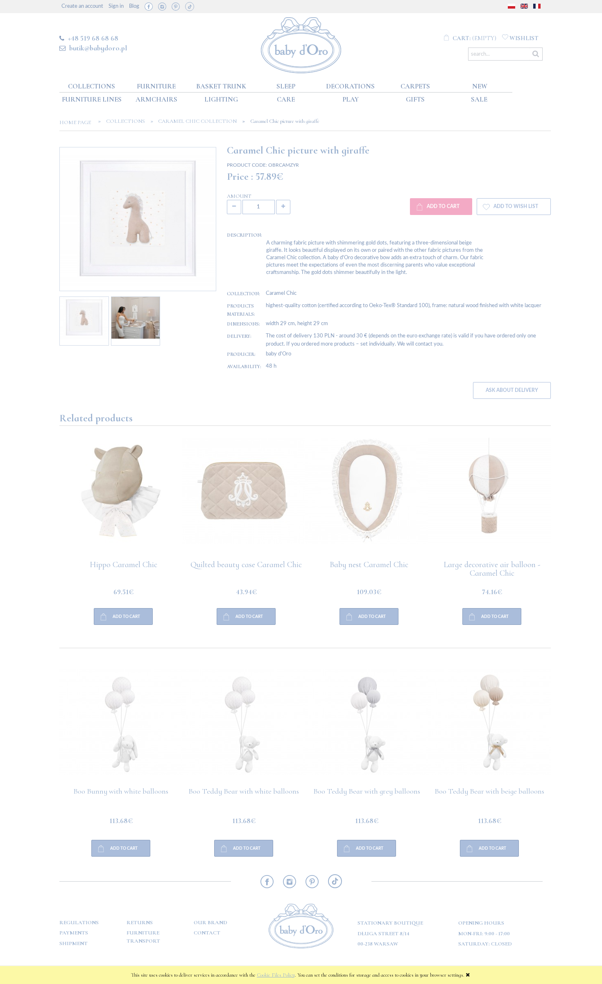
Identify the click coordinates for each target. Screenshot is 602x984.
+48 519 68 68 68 (93, 38)
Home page (77, 122)
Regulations (79, 922)
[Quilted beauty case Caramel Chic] (120, 499)
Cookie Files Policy (276, 975)
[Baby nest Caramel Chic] (243, 499)
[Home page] (301, 43)
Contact (207, 933)
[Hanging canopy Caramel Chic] (489, 499)
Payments (73, 933)
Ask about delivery (512, 390)
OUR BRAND (210, 922)
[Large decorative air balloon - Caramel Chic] (366, 499)
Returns (140, 922)
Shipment (73, 943)
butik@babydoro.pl (98, 47)
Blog (134, 6)
